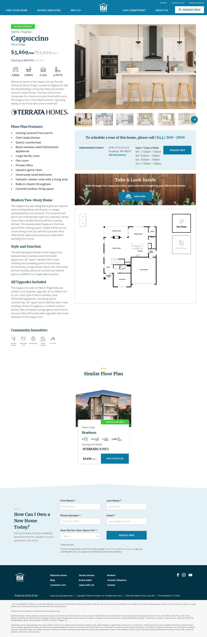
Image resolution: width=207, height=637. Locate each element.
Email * (111, 515)
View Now (139, 196)
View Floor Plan (114, 458)
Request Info (191, 9)
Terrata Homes (86, 575)
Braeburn (89, 433)
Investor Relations (196, 3)
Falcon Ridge (18, 44)
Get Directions (117, 155)
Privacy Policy (110, 549)
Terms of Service (127, 549)
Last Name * (114, 500)
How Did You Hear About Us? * (78, 530)
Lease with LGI (86, 584)
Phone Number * (70, 515)
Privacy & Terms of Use (26, 595)
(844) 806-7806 (170, 137)
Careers (111, 584)
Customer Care (178, 3)
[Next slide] (194, 119)
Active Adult (85, 580)
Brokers (163, 3)
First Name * (68, 500)
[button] (83, 119)
